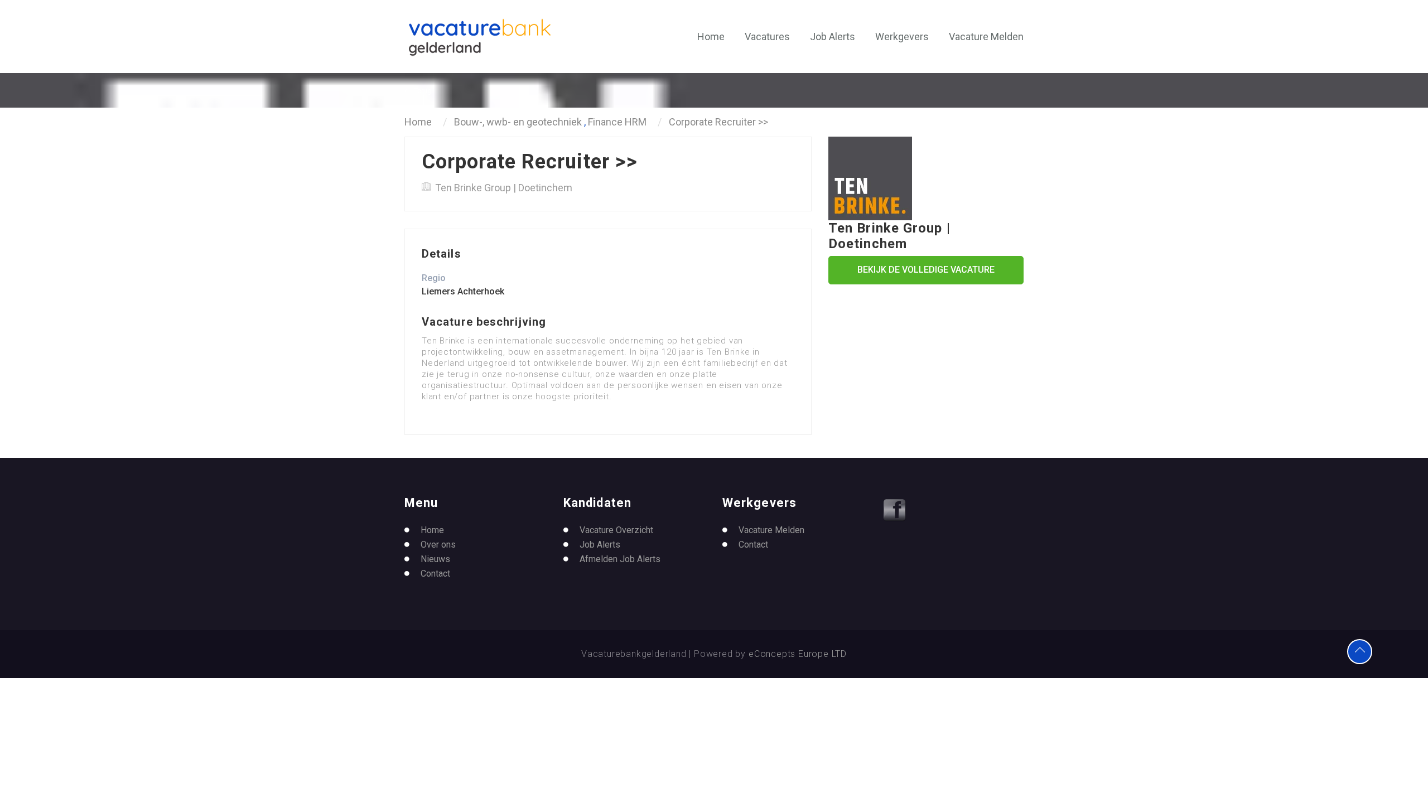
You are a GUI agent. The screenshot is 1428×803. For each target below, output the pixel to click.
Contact (435, 573)
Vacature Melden (986, 36)
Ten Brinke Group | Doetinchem (503, 188)
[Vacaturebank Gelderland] (479, 37)
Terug (422, 91)
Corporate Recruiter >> (718, 122)
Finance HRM (617, 122)
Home (711, 36)
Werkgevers (902, 36)
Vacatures (767, 36)
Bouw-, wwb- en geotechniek (519, 122)
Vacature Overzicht (616, 530)
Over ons (438, 544)
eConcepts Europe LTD (798, 654)
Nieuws (435, 559)
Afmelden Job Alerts (620, 559)
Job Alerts (832, 36)
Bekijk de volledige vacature (926, 269)
